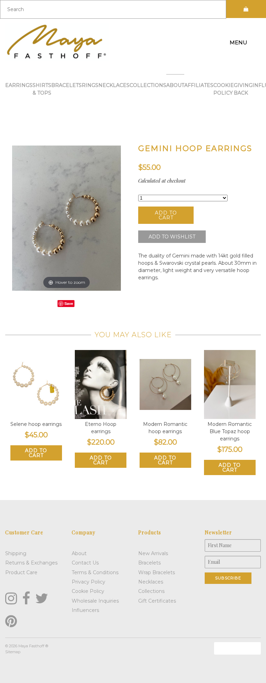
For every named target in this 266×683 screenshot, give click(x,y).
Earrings (19, 85)
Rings (90, 85)
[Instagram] (11, 598)
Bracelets (66, 85)
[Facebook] (26, 598)
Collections (148, 85)
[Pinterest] (11, 621)
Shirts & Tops (42, 89)
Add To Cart (36, 452)
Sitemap (12, 651)
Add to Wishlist (172, 237)
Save (68, 303)
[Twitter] (41, 598)
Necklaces (114, 85)
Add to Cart (166, 215)
